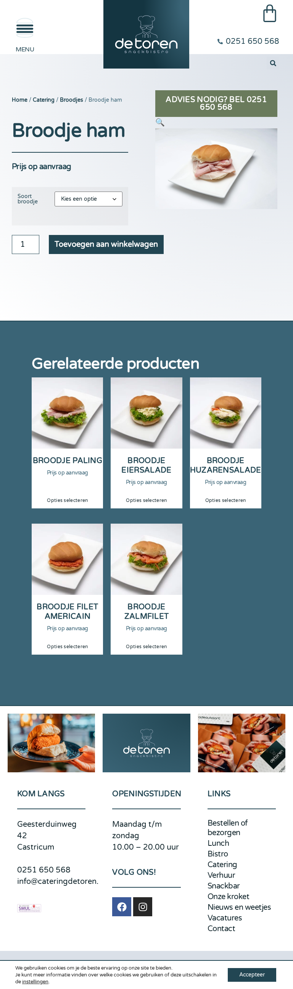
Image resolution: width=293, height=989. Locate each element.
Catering (44, 100)
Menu (25, 49)
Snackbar (224, 886)
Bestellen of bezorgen (228, 828)
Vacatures (225, 918)
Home (19, 100)
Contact (221, 928)
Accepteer (252, 974)
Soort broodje (28, 199)
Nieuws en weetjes (239, 907)
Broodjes (71, 100)
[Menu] (24, 27)
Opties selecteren (67, 500)
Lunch (218, 843)
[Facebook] (121, 906)
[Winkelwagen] (269, 13)
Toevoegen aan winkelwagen (106, 244)
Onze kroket (229, 896)
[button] (273, 63)
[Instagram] (142, 906)
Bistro (218, 854)
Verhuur (221, 875)
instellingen (35, 982)
